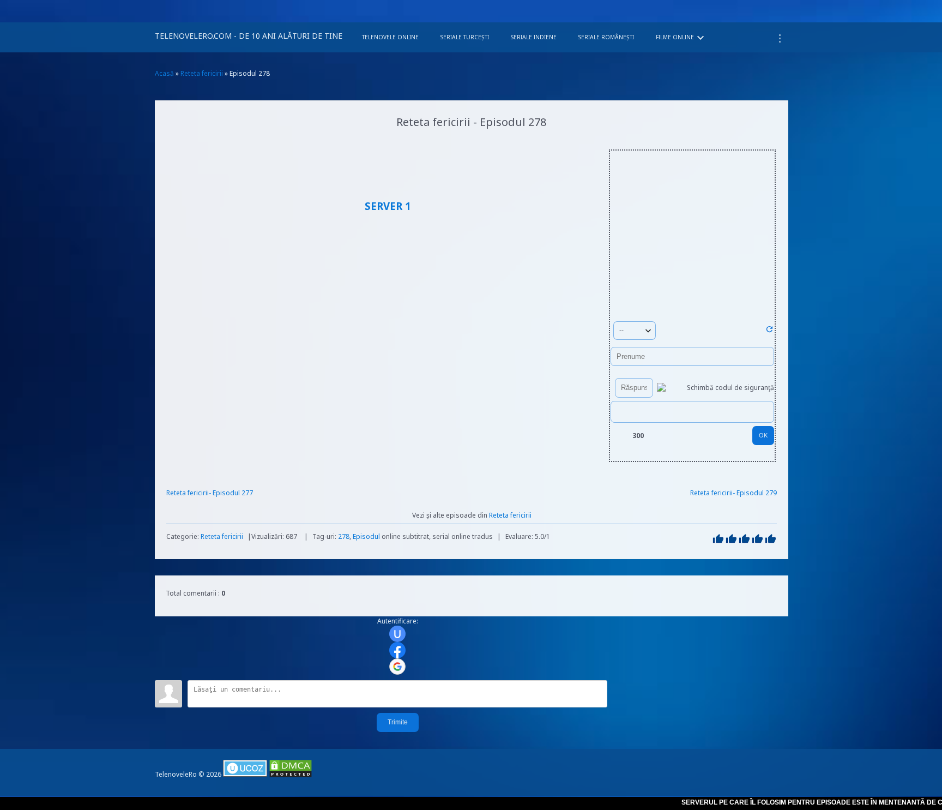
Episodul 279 (756, 492)
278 (343, 536)
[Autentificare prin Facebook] (397, 650)
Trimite (398, 722)
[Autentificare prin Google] (397, 666)
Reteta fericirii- (189, 492)
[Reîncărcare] (769, 331)
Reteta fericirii (222, 536)
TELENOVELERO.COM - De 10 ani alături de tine (248, 36)
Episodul (366, 536)
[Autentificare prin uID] (397, 634)
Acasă (164, 73)
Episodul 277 (233, 492)
